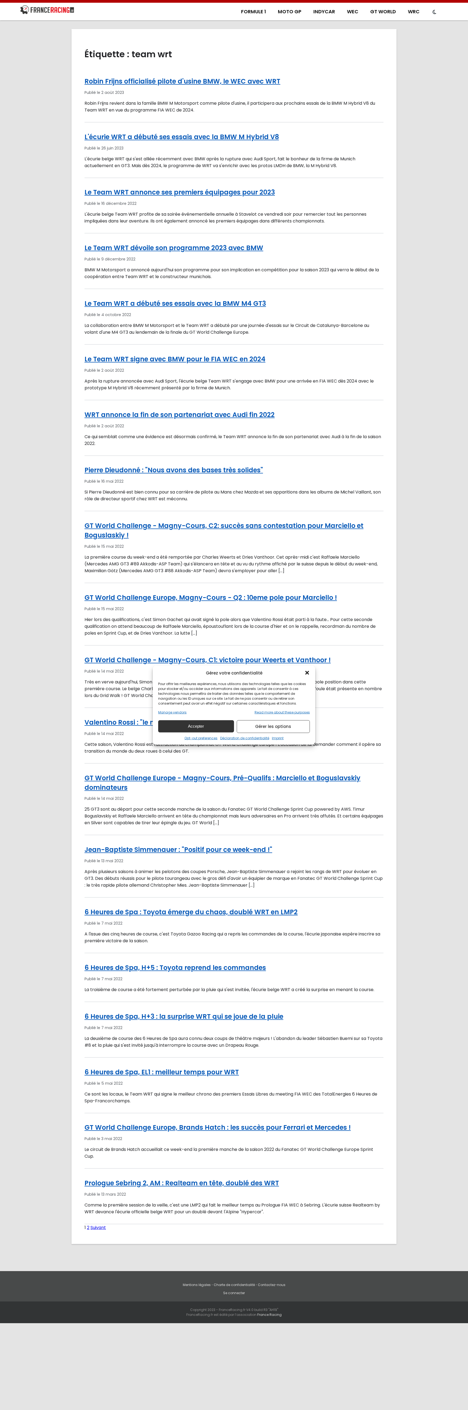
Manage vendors (172, 712)
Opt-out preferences (200, 738)
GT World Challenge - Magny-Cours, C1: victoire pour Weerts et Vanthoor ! (207, 659)
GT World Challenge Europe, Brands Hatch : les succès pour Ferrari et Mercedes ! (217, 1127)
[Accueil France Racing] (47, 10)
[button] (307, 673)
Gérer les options (273, 726)
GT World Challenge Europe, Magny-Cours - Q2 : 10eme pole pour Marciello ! (210, 597)
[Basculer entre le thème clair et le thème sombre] (434, 12)
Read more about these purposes (282, 712)
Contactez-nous (271, 1284)
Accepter (196, 726)
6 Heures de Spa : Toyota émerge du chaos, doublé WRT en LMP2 (191, 912)
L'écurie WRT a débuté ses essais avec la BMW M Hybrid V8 (181, 136)
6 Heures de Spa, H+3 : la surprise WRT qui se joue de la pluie (183, 1016)
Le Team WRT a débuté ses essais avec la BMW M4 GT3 (175, 303)
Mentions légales (197, 1284)
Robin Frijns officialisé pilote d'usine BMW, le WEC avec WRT (182, 81)
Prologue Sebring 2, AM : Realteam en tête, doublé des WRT (181, 1183)
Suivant (98, 1227)
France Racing (269, 1314)
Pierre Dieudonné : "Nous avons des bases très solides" (173, 470)
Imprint (278, 738)
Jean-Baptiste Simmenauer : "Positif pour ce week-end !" (178, 849)
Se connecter (234, 1293)
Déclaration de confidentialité (244, 738)
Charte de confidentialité (234, 1284)
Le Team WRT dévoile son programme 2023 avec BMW (173, 247)
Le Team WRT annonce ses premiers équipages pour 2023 (179, 192)
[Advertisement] (234, 1369)
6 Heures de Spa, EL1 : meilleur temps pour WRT (161, 1072)
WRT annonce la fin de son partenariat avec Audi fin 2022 (179, 414)
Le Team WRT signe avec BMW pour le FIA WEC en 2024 (174, 359)
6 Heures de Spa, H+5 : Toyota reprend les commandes (175, 967)
